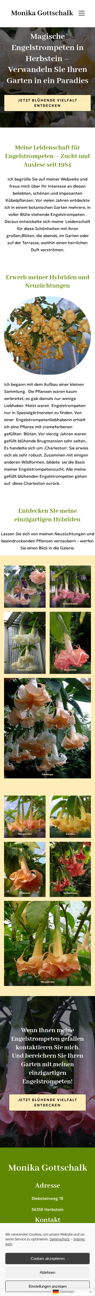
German (66, 1291)
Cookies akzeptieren (48, 1258)
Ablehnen (47, 1272)
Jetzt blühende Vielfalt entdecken (47, 103)
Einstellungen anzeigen (48, 1286)
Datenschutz (60, 1239)
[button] (81, 13)
